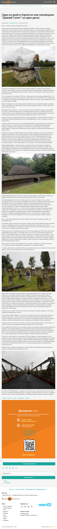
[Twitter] (25, 506)
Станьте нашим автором (29, 463)
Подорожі (9, 398)
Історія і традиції (7, 506)
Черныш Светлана (14, 23)
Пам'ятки (5, 511)
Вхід (5, 481)
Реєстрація (7, 482)
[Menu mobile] (54, 2)
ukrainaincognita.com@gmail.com (29, 515)
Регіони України (7, 508)
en (48, 2)
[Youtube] (28, 506)
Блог (4, 515)
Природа (5, 513)
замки (14, 398)
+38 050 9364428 (24, 513)
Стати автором (19, 489)
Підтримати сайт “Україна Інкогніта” (36, 489)
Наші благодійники (28, 454)
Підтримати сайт (28, 477)
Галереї (5, 516)
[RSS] (31, 506)
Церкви (27, 398)
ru (46, 2)
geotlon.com (52, 526)
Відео (4, 518)
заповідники (21, 398)
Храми (4, 398)
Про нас (11, 489)
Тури (4, 509)
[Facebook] (22, 506)
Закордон (5, 520)
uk (44, 2)
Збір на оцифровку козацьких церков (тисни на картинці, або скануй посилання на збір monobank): (30, 433)
